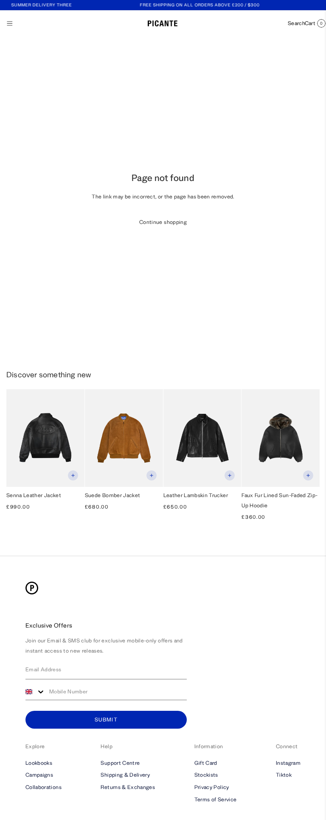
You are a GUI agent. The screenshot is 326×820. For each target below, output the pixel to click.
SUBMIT (106, 719)
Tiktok (284, 775)
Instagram (288, 762)
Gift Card (205, 762)
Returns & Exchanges (128, 787)
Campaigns (39, 775)
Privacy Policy (211, 787)
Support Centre (120, 762)
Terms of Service (215, 799)
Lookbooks (38, 762)
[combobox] (35, 691)
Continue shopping (163, 222)
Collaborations (43, 787)
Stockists (206, 775)
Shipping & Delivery (125, 775)
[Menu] (10, 23)
